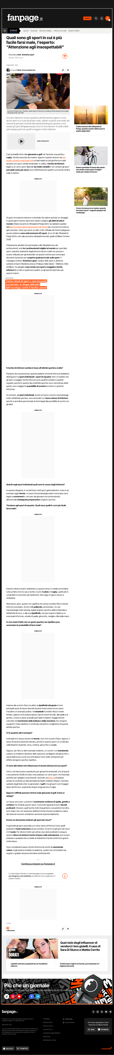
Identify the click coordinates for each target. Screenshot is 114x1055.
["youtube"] (19, 996)
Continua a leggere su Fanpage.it (38, 864)
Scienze (13, 30)
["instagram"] (12, 996)
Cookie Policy (48, 1029)
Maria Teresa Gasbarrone (26, 70)
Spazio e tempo (73, 31)
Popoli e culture (60, 31)
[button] (68, 70)
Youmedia (46, 1019)
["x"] (25, 996)
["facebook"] (31, 996)
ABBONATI (87, 18)
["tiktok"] (6, 996)
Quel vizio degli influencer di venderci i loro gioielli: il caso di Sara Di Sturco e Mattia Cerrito (80, 946)
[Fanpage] (9, 1012)
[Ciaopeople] (106, 1049)
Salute (26, 31)
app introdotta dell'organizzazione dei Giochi (29, 227)
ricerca (52, 778)
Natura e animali (45, 31)
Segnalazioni (47, 1022)
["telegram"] (37, 996)
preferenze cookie (49, 1040)
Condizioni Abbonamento (52, 1033)
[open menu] (5, 31)
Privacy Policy (48, 1026)
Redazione (46, 1036)
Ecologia (34, 31)
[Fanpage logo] (22, 18)
